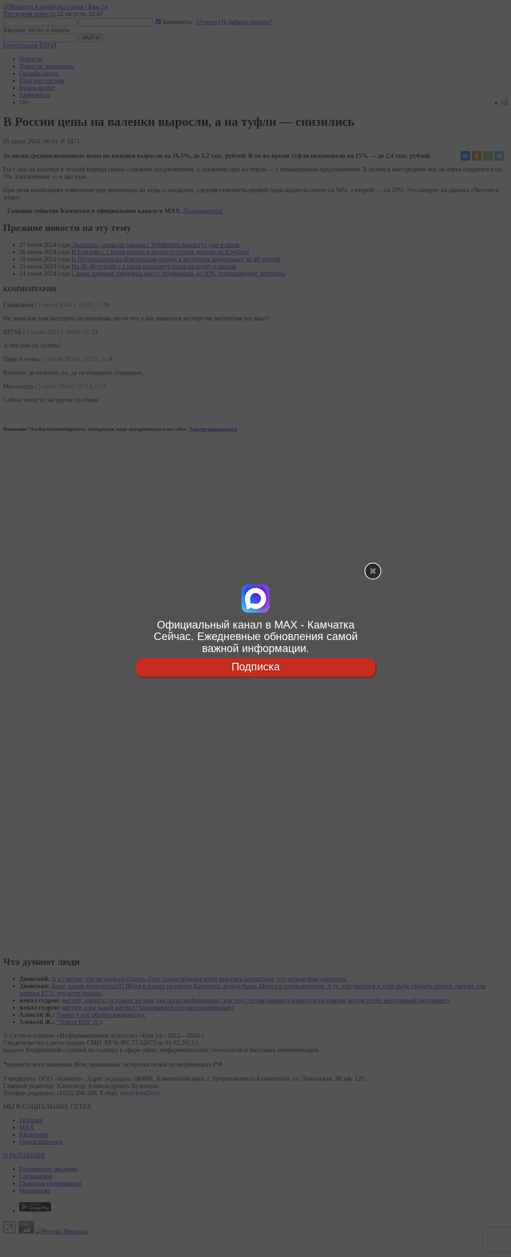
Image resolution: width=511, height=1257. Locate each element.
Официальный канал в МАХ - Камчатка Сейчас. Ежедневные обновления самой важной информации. (256, 636)
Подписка (256, 667)
